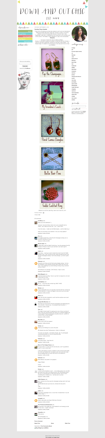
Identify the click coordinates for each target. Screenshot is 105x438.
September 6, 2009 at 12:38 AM (44, 258)
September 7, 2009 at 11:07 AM (44, 366)
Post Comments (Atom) (46, 426)
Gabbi (39, 251)
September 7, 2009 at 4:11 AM (43, 342)
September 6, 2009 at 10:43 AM (44, 285)
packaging (74, 81)
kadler (39, 390)
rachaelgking (41, 281)
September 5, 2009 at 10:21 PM (44, 233)
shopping (74, 89)
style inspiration (75, 92)
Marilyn (40, 288)
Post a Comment (38, 421)
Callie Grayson (41, 379)
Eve (39, 236)
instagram (74, 71)
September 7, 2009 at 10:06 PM (44, 388)
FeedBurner (27, 68)
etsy (39, 214)
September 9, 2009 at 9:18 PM (43, 409)
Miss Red (40, 319)
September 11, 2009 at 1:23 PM (44, 418)
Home (52, 423)
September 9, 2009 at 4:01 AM (43, 395)
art (72, 53)
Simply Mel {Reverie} (43, 301)
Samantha (40, 412)
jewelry (73, 74)
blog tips (73, 54)
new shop (74, 80)
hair (72, 63)
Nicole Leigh (41, 243)
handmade (74, 65)
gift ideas (74, 60)
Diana (39, 295)
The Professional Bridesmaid (45, 404)
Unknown (40, 261)
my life (73, 78)
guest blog (74, 62)
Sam (39, 309)
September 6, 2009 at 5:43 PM (43, 306)
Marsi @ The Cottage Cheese (45, 345)
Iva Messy (40, 220)
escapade (40, 398)
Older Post (67, 423)
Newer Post (37, 423)
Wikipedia (52, 37)
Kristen (39, 369)
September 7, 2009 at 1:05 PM (43, 376)
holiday (73, 67)
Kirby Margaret (41, 274)
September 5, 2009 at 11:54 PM (44, 248)
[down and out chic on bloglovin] (24, 89)
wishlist (73, 99)
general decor (75, 58)
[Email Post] (43, 212)
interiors (73, 72)
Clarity (39, 325)
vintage (73, 96)
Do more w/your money (77, 51)
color (73, 56)
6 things (73, 47)
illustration (74, 69)
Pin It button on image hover (52, 437)
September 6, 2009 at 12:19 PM (44, 299)
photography (74, 85)
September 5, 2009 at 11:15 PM (44, 240)
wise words (74, 98)
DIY (72, 49)
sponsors (74, 90)
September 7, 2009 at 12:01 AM (44, 323)
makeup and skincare (76, 76)
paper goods (74, 83)
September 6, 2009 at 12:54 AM (44, 271)
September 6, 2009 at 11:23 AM (44, 292)
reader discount (75, 87)
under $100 (74, 94)
